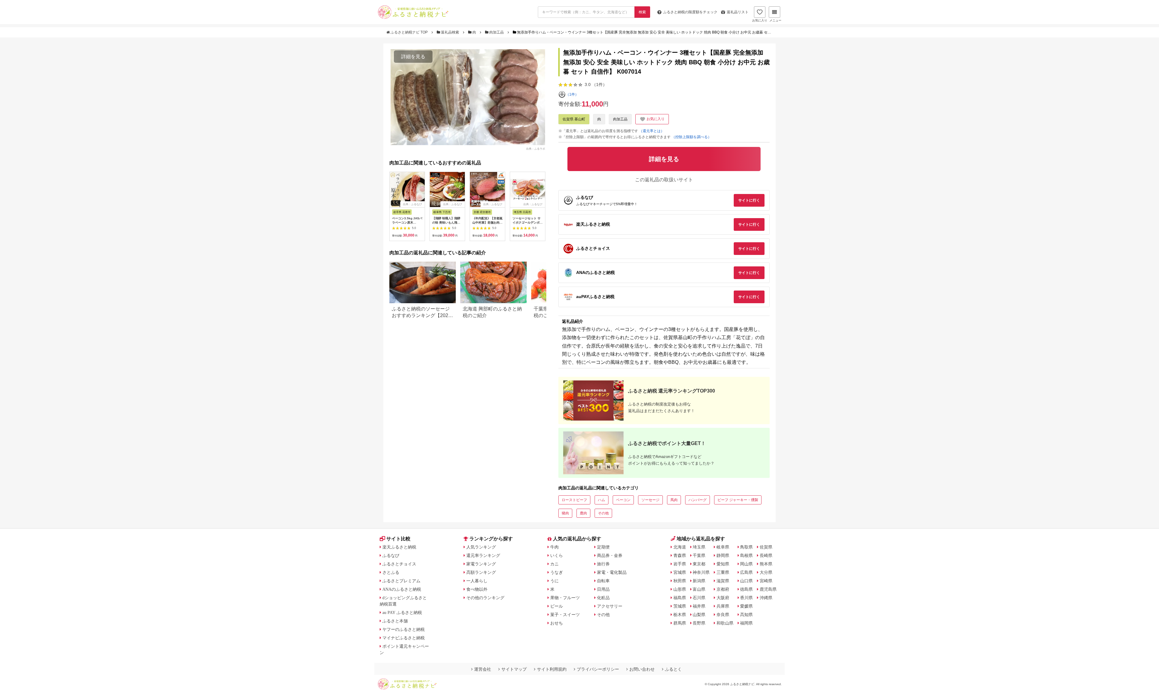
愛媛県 (746, 606)
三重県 (723, 572)
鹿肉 (583, 513)
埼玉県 (699, 547)
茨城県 (679, 606)
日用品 (603, 589)
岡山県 (746, 564)
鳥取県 (746, 547)
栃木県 (679, 614)
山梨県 (699, 614)
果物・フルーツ (565, 598)
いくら (556, 555)
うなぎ (556, 572)
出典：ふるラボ (535, 148)
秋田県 (679, 581)
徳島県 (746, 589)
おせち (556, 623)
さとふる (390, 572)
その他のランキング (485, 598)
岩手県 (679, 564)
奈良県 (723, 614)
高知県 (746, 614)
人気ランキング (481, 547)
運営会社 (482, 669)
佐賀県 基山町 (574, 119)
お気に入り (759, 20)
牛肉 (554, 547)
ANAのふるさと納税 (401, 589)
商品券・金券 (609, 555)
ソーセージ (650, 500)
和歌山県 (725, 623)
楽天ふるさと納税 (399, 547)
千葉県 (699, 555)
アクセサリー (609, 606)
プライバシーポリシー (598, 669)
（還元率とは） (651, 131)
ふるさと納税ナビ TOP (409, 32)
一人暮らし (476, 581)
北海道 (679, 547)
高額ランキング (481, 572)
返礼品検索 (450, 32)
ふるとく (673, 669)
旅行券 (603, 564)
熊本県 (766, 564)
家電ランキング (481, 564)
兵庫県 (723, 606)
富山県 (699, 589)
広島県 (746, 572)
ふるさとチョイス (399, 564)
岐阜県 (723, 547)
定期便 (603, 547)
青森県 (679, 555)
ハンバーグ (697, 500)
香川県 (746, 598)
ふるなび (390, 555)
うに (554, 581)
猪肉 (565, 513)
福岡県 (746, 623)
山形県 (679, 589)
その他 (603, 513)
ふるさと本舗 (395, 621)
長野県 (699, 623)
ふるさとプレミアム (401, 581)
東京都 (699, 564)
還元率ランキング (483, 555)
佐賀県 (766, 547)
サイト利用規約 (552, 669)
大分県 (766, 572)
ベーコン (623, 500)
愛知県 (723, 564)
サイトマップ (514, 669)
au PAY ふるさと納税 (402, 612)
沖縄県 (766, 598)
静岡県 (723, 555)
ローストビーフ (574, 500)
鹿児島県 (768, 589)
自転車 (603, 581)
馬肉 (674, 500)
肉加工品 (496, 32)
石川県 (699, 598)
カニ (554, 564)
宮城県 (679, 572)
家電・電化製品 (612, 572)
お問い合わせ (642, 669)
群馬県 (679, 623)
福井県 (699, 606)
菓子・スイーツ (565, 614)
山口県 (746, 581)
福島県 (679, 598)
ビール (556, 606)
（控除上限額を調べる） (691, 137)
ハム (601, 500)
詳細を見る (413, 56)
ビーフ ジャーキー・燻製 (737, 500)
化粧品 (603, 598)
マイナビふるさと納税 (403, 638)
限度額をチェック (690, 12)
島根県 (746, 555)
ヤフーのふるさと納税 (403, 629)
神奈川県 (701, 572)
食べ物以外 (476, 589)
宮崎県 (766, 581)
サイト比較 (398, 538)
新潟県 (699, 581)
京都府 (723, 589)
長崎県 (766, 555)
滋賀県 (723, 581)
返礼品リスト (738, 12)
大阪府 (723, 598)
